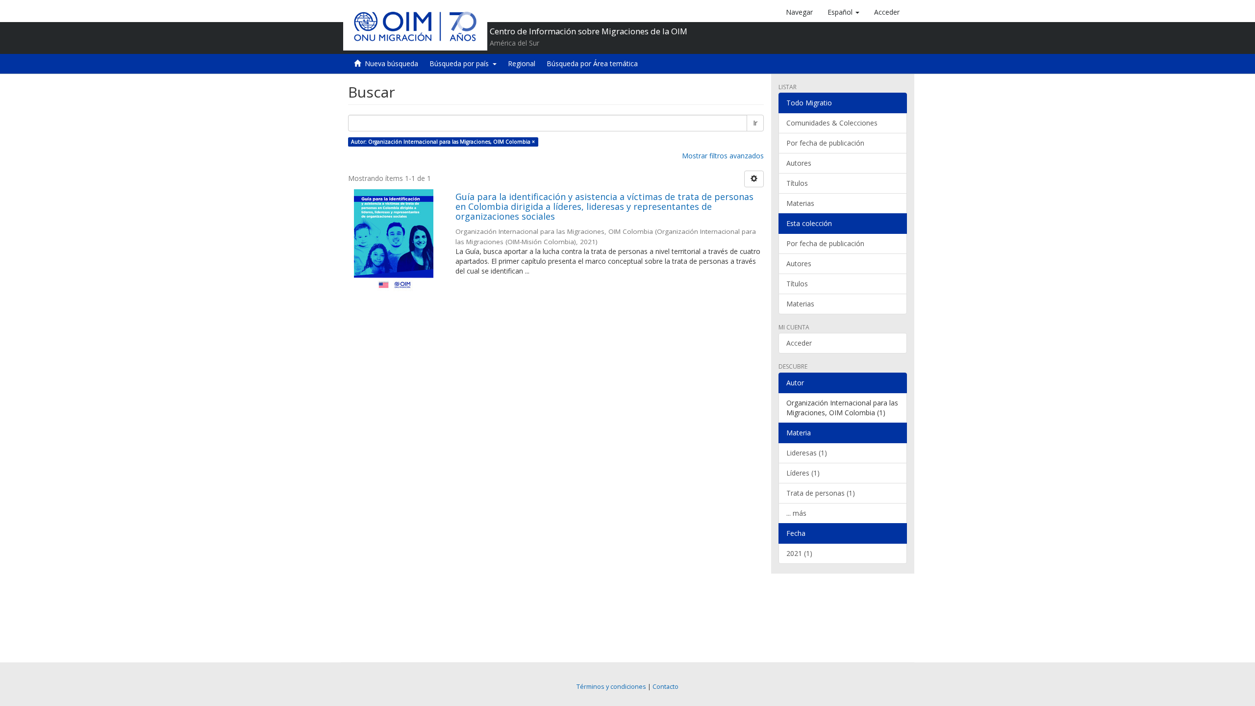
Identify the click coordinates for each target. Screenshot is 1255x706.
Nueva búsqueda (391, 63)
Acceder (799, 343)
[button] (843, 12)
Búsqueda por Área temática (592, 63)
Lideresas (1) (806, 452)
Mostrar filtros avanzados (723, 155)
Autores (798, 163)
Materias (800, 203)
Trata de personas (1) (820, 493)
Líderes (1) (803, 473)
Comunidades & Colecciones (832, 122)
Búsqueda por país (461, 63)
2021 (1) (799, 553)
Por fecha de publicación (825, 143)
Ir (755, 122)
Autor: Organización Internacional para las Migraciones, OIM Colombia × (443, 141)
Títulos (797, 183)
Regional (521, 63)
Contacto (665, 686)
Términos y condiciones (611, 686)
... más (796, 513)
